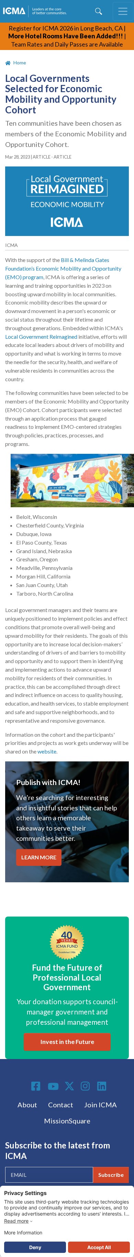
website (46, 751)
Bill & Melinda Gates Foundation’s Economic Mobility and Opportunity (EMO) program (63, 268)
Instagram (86, 1086)
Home (19, 62)
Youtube (53, 1087)
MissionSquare (67, 1121)
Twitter (69, 1086)
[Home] (36, 11)
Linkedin (102, 1086)
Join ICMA (100, 1104)
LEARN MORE (38, 857)
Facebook (36, 1086)
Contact (60, 1104)
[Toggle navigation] (123, 11)
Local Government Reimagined (41, 336)
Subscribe (111, 1174)
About (27, 1104)
